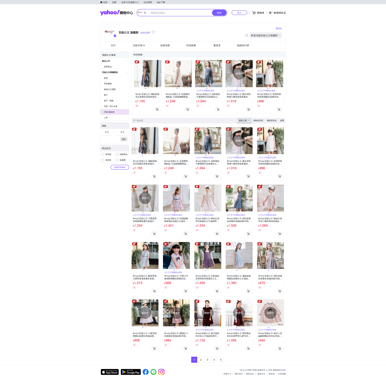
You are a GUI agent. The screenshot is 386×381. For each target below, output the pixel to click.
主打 (113, 45)
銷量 (282, 120)
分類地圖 (282, 373)
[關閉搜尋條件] (145, 13)
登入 (239, 12)
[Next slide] (159, 73)
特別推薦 (191, 45)
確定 (124, 139)
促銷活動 (165, 45)
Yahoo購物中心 (116, 12)
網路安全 (261, 373)
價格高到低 (272, 120)
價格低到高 (258, 120)
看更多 (217, 45)
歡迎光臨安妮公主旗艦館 (264, 35)
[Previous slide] (136, 73)
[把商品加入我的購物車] (157, 109)
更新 (283, 369)
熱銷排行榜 (243, 45)
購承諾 (279, 28)
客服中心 (227, 373)
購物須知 (250, 373)
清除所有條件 (120, 167)
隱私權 (272, 373)
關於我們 (239, 373)
